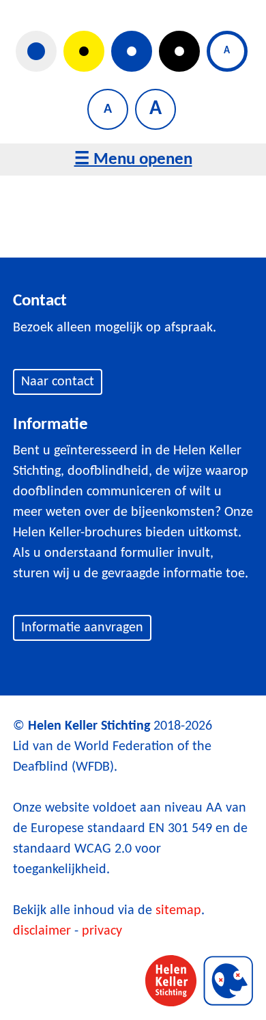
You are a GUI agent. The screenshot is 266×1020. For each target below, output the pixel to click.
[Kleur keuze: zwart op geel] (83, 51)
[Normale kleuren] (36, 51)
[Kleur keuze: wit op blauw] (131, 51)
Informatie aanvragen (82, 628)
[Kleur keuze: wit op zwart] (179, 51)
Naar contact (57, 382)
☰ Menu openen (133, 159)
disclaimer (42, 931)
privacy (102, 931)
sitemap (178, 911)
